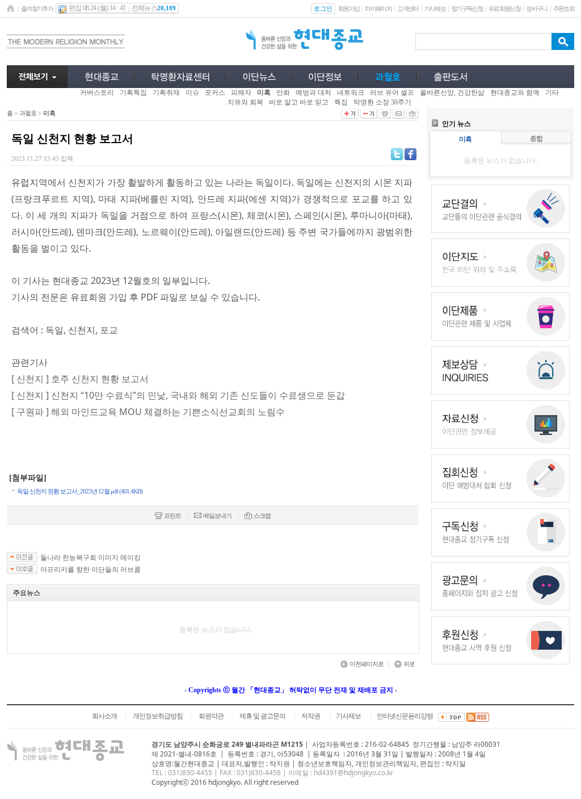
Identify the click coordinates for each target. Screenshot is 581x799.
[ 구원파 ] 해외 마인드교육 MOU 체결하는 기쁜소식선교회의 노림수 (148, 411)
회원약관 (211, 716)
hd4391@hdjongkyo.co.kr (353, 772)
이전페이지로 (367, 663)
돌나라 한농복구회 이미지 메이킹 (90, 557)
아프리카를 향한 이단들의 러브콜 (90, 569)
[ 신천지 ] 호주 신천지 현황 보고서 (80, 379)
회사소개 (104, 716)
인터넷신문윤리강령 (405, 716)
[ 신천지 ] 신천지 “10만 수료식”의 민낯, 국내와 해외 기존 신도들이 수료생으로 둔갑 (178, 395)
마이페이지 (378, 8)
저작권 (310, 716)
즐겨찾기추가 (37, 8)
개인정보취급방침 (158, 716)
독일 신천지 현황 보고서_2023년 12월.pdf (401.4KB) (79, 491)
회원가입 (348, 8)
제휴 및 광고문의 (262, 716)
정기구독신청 (467, 8)
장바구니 (536, 8)
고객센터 (407, 8)
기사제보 (434, 8)
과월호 (27, 113)
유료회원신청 (504, 8)
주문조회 (563, 8)
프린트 (172, 515)
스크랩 (262, 515)
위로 (409, 663)
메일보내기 (217, 515)
